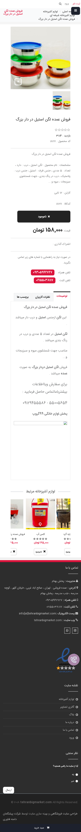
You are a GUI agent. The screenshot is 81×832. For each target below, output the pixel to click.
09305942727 (42, 272)
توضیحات (62, 296)
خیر (72, 781)
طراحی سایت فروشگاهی (63, 813)
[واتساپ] (67, 631)
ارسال (9, 790)
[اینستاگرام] (75, 631)
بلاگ (71, 714)
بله (73, 775)
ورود (71, 737)
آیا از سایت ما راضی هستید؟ (65, 766)
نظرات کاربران (42, 297)
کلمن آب (40, 534)
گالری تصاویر (67, 707)
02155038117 (44, 280)
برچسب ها (23, 297)
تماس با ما (68, 730)
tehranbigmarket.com (48, 620)
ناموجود (42, 216)
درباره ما (69, 722)
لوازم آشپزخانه (66, 699)
